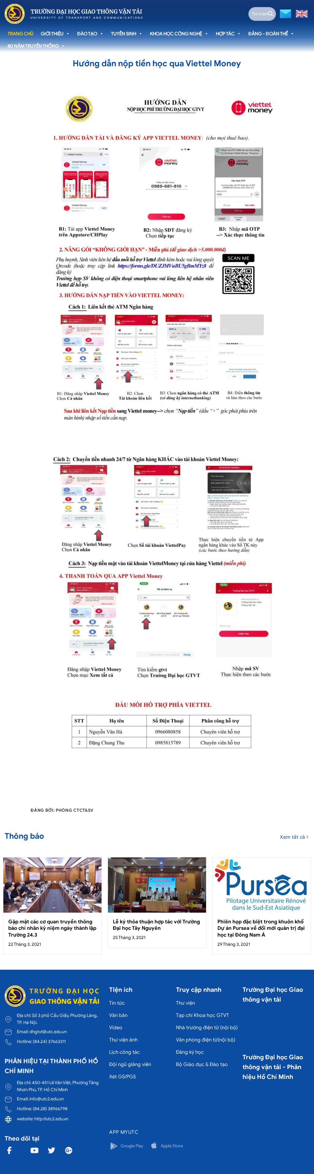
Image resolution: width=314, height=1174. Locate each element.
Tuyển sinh (123, 34)
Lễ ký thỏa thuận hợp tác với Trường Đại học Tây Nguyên (156, 925)
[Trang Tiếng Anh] (300, 13)
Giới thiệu (52, 34)
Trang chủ (20, 34)
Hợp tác (225, 34)
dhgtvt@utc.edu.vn (48, 1031)
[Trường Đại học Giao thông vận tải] (74, 13)
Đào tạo (87, 34)
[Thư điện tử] (285, 13)
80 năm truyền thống (33, 46)
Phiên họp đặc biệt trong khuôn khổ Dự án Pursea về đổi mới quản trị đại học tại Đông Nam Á (261, 928)
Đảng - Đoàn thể (268, 34)
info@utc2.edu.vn (46, 1099)
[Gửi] (270, 14)
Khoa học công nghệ (176, 34)
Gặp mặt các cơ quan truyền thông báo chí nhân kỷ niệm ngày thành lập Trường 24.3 (52, 928)
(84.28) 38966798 (50, 1108)
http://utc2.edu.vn (51, 1119)
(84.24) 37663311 (49, 1041)
